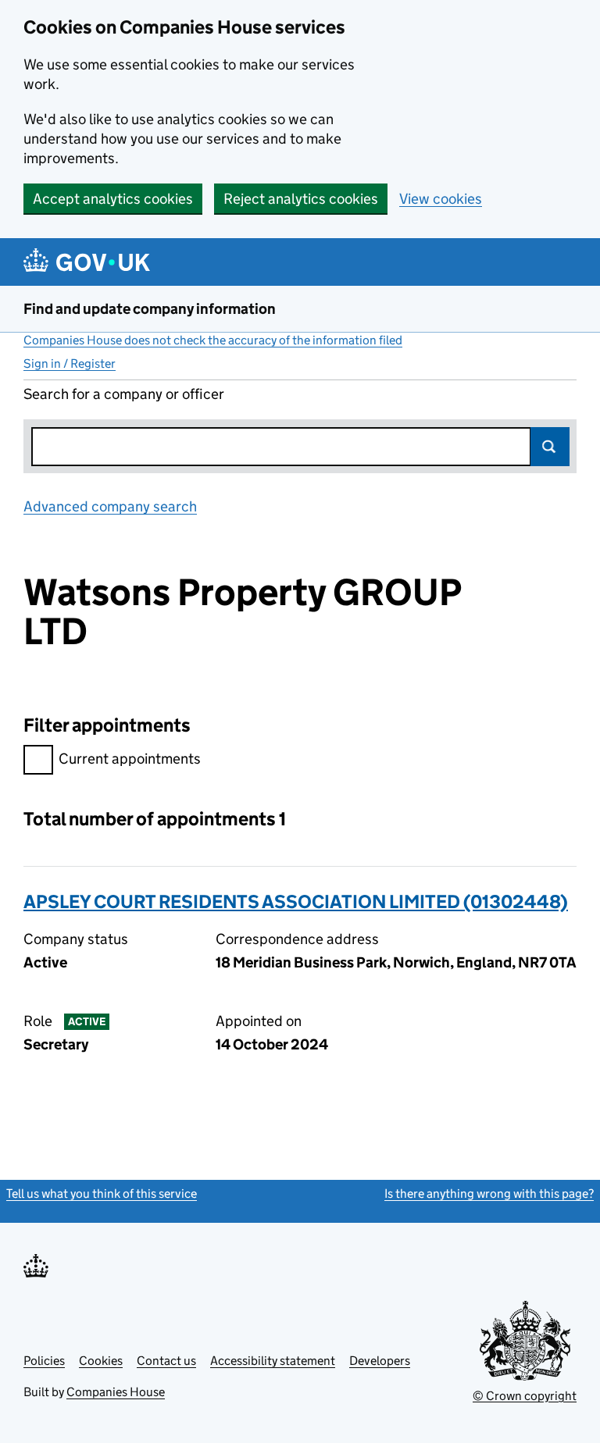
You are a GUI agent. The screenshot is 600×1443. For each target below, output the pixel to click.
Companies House (115, 1391)
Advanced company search (110, 506)
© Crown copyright (525, 1395)
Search (550, 446)
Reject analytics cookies (300, 199)
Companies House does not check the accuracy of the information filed (212, 340)
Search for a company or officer (123, 394)
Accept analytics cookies (113, 199)
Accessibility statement (272, 1360)
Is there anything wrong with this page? (489, 1193)
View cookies (440, 198)
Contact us (166, 1360)
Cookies (101, 1360)
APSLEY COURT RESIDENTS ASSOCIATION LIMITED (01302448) (295, 901)
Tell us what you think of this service (101, 1193)
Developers (379, 1360)
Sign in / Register (69, 363)
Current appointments (130, 759)
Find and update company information (149, 309)
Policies (44, 1360)
